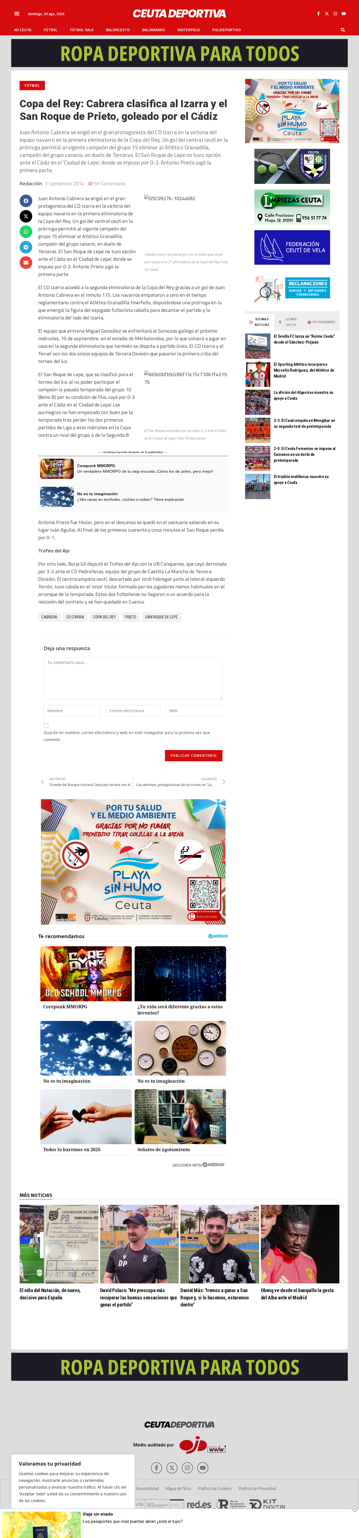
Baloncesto (118, 30)
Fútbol (50, 30)
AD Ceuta (22, 30)
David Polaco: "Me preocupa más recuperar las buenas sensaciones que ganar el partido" (138, 1297)
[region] (73, 1490)
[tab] (259, 322)
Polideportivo (226, 30)
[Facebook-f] (318, 13)
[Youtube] (343, 13)
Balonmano (153, 30)
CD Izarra (75, 617)
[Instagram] (335, 13)
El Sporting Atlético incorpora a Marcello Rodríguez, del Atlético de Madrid (304, 370)
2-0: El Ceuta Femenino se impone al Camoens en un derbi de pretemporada (305, 454)
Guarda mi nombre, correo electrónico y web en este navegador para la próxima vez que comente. (127, 736)
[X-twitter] (327, 13)
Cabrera (49, 617)
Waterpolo (189, 30)
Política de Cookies (215, 1488)
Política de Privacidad (257, 1488)
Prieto (130, 617)
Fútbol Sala (81, 30)
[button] (16, 13)
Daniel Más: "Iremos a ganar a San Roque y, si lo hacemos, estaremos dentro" (214, 1297)
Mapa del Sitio (178, 1488)
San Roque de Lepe (161, 617)
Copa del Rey (104, 617)
